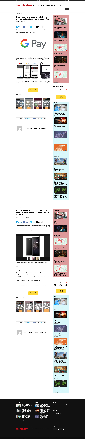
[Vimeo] (66, 0)
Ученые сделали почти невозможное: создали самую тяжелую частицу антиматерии (37, 103)
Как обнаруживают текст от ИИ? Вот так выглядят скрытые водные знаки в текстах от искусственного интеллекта (60, 154)
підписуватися (66, 88)
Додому (17, 13)
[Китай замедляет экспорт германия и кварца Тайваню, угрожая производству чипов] (60, 107)
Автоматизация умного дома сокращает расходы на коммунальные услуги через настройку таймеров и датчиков (60, 183)
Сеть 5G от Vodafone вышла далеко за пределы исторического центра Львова (60, 81)
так (55, 88)
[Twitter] (65, 0)
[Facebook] (62, 0)
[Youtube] (68, 0)
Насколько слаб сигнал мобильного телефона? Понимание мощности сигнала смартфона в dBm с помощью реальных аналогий (60, 169)
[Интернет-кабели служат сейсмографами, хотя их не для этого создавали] (60, 134)
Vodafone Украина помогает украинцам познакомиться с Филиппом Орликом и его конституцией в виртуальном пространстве (60, 67)
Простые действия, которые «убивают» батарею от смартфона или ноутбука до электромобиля (59, 127)
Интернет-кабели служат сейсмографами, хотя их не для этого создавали (60, 141)
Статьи (38, 107)
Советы (29, 107)
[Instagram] (64, 0)
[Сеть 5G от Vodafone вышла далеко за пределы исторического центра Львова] (60, 74)
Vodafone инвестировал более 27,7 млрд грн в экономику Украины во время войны (60, 28)
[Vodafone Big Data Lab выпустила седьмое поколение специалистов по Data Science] (60, 34)
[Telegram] (59, 429)
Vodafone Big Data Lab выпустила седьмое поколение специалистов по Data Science (60, 41)
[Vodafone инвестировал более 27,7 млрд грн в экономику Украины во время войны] (60, 21)
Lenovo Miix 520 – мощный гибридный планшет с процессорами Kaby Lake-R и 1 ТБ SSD (20, 103)
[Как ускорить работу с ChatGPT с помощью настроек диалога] (18, 405)
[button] (67, 5)
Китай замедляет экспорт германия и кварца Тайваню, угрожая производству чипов (59, 114)
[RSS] (56, 429)
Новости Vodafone (57, 26)
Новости (20, 13)
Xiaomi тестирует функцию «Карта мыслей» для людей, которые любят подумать (46, 103)
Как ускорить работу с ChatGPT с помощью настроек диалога (27, 405)
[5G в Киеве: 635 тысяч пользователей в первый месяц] (60, 47)
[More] (44, 27)
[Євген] (17, 21)
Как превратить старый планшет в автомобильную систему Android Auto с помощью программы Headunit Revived (26, 417)
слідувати (61, 88)
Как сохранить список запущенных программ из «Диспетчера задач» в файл (29, 103)
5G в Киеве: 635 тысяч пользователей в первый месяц (60, 54)
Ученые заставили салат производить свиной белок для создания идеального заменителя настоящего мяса (60, 197)
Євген (19, 21)
